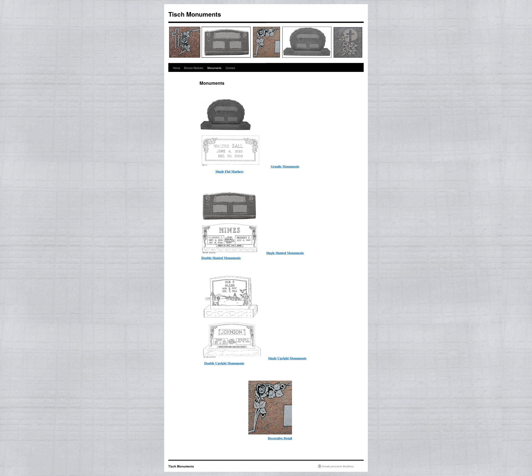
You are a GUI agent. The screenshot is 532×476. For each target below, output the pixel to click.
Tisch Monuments (194, 14)
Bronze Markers (193, 68)
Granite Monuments (285, 166)
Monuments (214, 68)
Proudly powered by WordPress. (338, 466)
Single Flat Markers (229, 171)
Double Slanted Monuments (221, 257)
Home (176, 68)
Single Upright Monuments (287, 358)
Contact (230, 68)
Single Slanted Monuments (285, 252)
